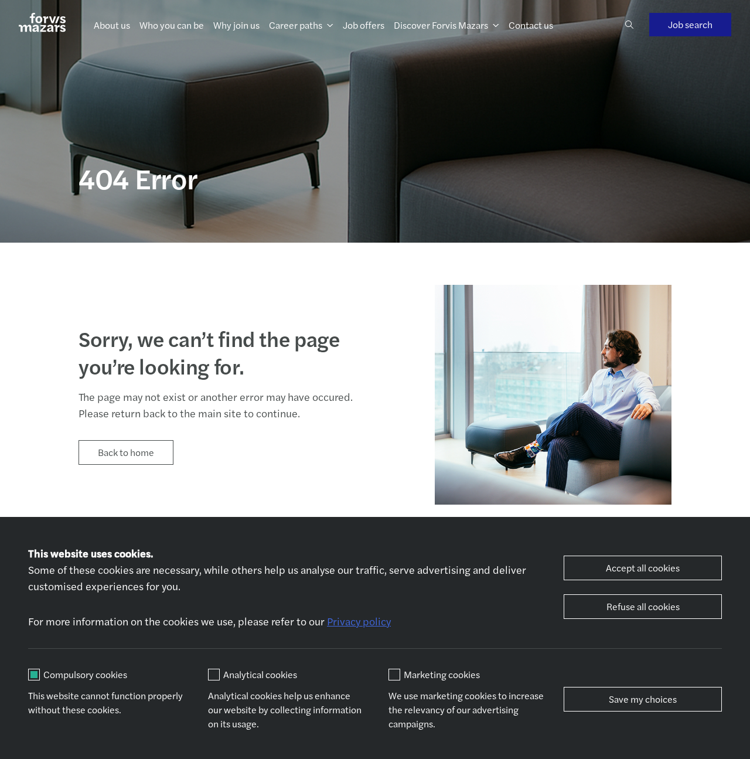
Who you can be (171, 25)
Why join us (236, 25)
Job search (690, 24)
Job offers (363, 25)
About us (112, 25)
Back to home (126, 452)
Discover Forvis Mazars (441, 25)
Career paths (295, 25)
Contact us (531, 25)
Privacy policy (359, 621)
